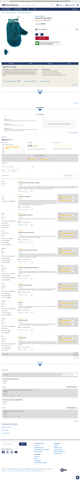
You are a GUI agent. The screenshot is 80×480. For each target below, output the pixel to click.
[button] (52, 5)
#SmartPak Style (58, 453)
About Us (56, 445)
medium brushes (5, 430)
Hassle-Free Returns (45, 81)
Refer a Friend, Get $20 (59, 451)
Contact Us (36, 445)
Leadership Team (58, 447)
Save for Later (48, 20)
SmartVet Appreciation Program (41, 449)
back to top (74, 84)
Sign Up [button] (23, 444)
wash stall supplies (6, 433)
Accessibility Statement (36, 470)
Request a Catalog (58, 449)
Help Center (37, 456)
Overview (11, 63)
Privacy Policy (9, 470)
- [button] (36, 34)
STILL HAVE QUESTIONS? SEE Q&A (11, 81)
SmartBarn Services (39, 447)
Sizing (30, 63)
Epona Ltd (37, 16)
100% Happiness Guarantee (30, 81)
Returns (36, 458)
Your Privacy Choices (27, 470)
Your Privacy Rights (17, 470)
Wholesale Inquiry (38, 451)
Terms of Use (4, 470)
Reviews (50, 63)
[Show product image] (17, 31)
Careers (43, 470)
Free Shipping (37, 460)
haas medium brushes (6, 427)
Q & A (69, 63)
